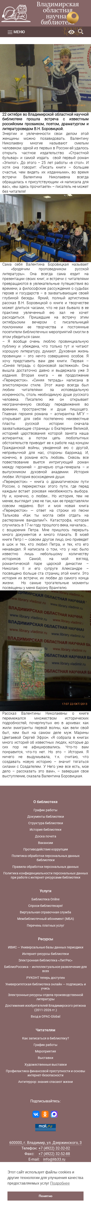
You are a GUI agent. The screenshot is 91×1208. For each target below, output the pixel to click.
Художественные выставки (45, 1064)
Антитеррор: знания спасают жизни (45, 1082)
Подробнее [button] (60, 1183)
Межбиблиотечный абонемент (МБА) (45, 919)
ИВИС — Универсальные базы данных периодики (45, 947)
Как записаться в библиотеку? (45, 1038)
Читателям (45, 1030)
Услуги (45, 891)
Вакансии (45, 843)
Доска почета (45, 836)
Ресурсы (45, 939)
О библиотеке (45, 802)
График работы (45, 810)
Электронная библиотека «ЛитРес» (45, 960)
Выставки (45, 1058)
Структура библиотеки (45, 823)
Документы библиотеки (45, 816)
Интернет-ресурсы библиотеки (45, 954)
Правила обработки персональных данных (45, 867)
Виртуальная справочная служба (45, 912)
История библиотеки (45, 829)
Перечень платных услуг (45, 925)
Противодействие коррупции (45, 849)
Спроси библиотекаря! (45, 906)
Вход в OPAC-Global (45, 1016)
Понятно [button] (45, 1196)
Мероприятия (45, 1051)
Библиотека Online (46, 899)
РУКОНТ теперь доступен (45, 978)
